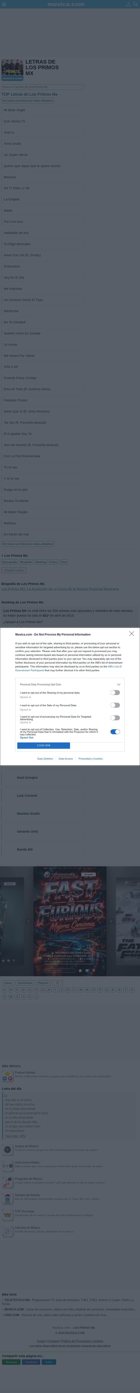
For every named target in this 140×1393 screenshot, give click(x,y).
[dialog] (70, 697)
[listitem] (70, 684)
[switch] (115, 692)
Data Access (66, 758)
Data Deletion (45, 758)
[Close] (132, 634)
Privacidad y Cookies (91, 758)
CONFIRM (43, 745)
